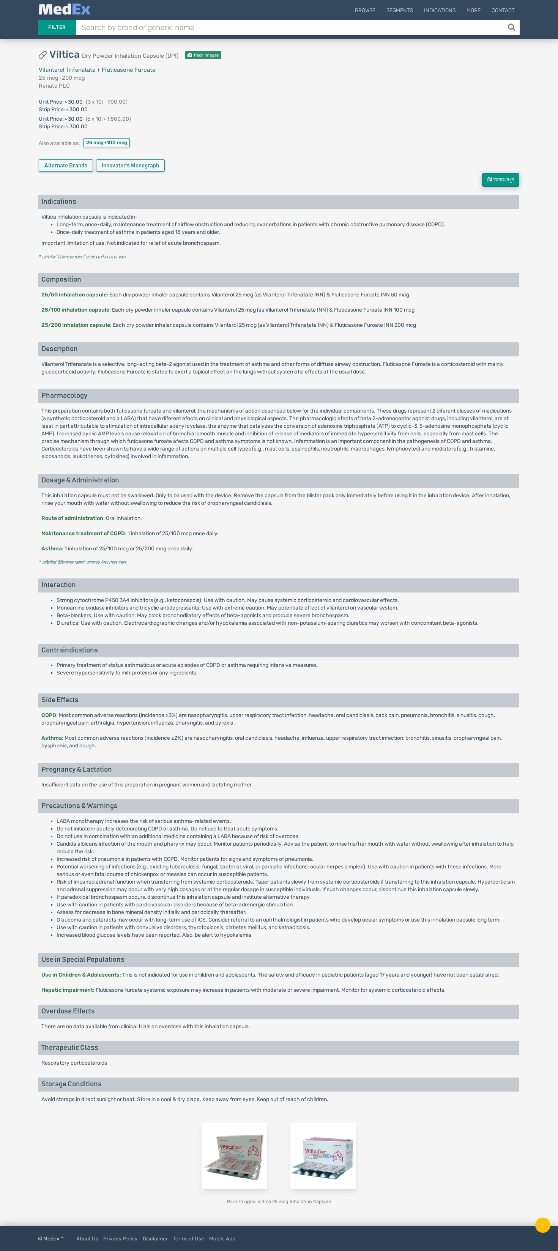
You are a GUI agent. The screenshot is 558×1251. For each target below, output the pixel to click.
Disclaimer (155, 1238)
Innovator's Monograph (130, 166)
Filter (57, 27)
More (474, 10)
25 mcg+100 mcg (106, 142)
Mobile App (222, 1238)
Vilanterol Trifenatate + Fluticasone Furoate (97, 69)
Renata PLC (54, 85)
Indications (440, 10)
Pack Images (206, 55)
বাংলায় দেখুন (503, 180)
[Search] (512, 27)
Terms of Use (188, 1238)
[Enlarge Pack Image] (234, 1155)
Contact (503, 10)
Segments (399, 10)
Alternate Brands (65, 166)
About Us (87, 1238)
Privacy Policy (120, 1238)
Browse (365, 10)
